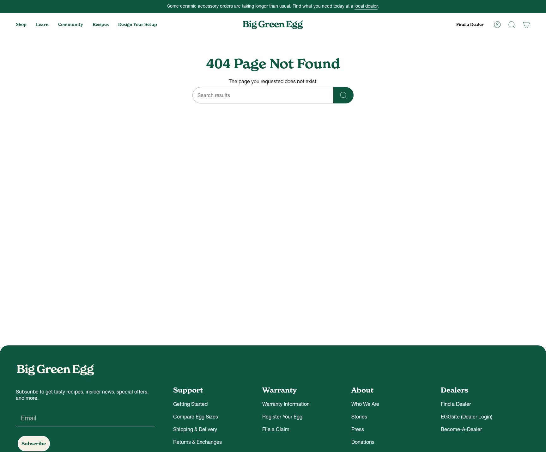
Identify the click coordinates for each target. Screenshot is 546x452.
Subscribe (33, 444)
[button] (21, 24)
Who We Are (365, 404)
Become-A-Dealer (461, 429)
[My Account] (497, 24)
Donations (362, 442)
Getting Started (190, 404)
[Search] (512, 24)
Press (357, 429)
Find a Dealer (456, 404)
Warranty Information (286, 404)
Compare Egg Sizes (195, 416)
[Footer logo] (55, 369)
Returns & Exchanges (197, 442)
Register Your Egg (282, 416)
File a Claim (275, 429)
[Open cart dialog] (526, 24)
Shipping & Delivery (195, 429)
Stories (359, 416)
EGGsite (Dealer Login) (466, 416)
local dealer (366, 6)
